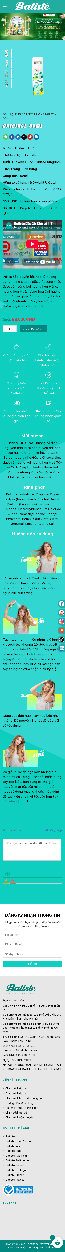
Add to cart (33, 328)
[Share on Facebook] (12, 137)
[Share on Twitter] (18, 137)
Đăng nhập (55, 830)
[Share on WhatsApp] (5, 137)
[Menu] (5, 6)
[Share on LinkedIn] (36, 137)
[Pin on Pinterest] (30, 137)
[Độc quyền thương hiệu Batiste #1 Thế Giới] (32, 6)
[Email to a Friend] (24, 137)
